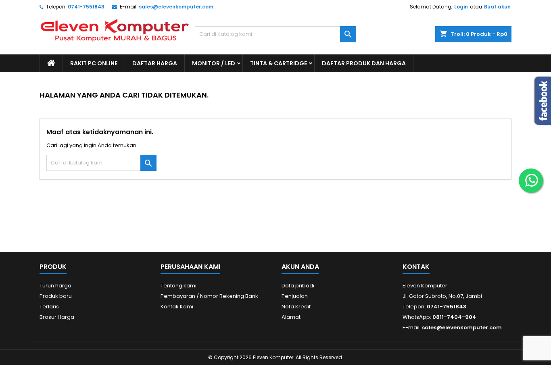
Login (461, 6)
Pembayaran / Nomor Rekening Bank (209, 296)
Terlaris (49, 306)
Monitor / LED (213, 63)
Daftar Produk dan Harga (364, 63)
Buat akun (497, 6)
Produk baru (56, 296)
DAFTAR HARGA (154, 63)
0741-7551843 (86, 6)
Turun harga (55, 285)
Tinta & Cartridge (278, 63)
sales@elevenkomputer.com (176, 6)
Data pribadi (298, 285)
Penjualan (295, 296)
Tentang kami (178, 285)
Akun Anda (300, 266)
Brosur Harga (57, 317)
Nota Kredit (296, 306)
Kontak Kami (177, 306)
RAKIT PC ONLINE (93, 63)
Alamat (291, 317)
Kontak (416, 266)
